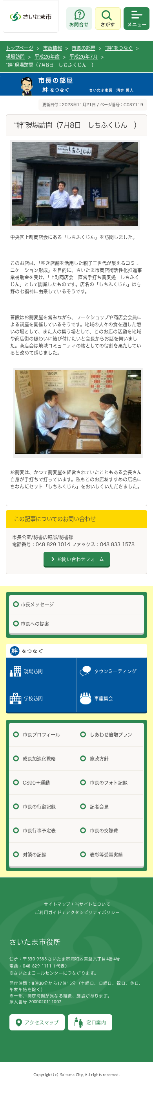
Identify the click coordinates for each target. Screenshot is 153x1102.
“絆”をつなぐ (119, 48)
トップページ (19, 48)
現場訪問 (15, 56)
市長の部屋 (83, 48)
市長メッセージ (37, 604)
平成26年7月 (83, 56)
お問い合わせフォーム (80, 559)
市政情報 (52, 48)
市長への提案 (35, 623)
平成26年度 (47, 56)
